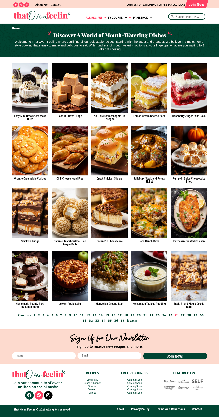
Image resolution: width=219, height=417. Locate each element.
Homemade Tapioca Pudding (149, 304)
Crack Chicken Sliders (109, 178)
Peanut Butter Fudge (70, 116)
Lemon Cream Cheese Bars (149, 116)
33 (97, 320)
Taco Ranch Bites (149, 241)
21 (145, 315)
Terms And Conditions (170, 409)
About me (41, 4)
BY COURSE (115, 17)
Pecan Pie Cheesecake (109, 241)
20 (139, 315)
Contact (56, 4)
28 (189, 315)
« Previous (23, 315)
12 (88, 315)
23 (158, 315)
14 (101, 315)
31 (84, 320)
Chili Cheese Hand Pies (69, 178)
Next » (132, 320)
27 (183, 315)
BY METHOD (140, 17)
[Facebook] (15, 4)
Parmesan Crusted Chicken (189, 241)
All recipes (94, 17)
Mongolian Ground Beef (109, 304)
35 (110, 320)
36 (116, 320)
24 (164, 315)
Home (16, 28)
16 (113, 315)
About (120, 409)
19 (132, 315)
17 (120, 315)
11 (82, 315)
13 (94, 315)
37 (122, 320)
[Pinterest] (21, 4)
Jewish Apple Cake (70, 304)
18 (126, 315)
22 (151, 315)
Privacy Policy (140, 409)
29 (195, 315)
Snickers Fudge (30, 241)
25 (170, 315)
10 (75, 315)
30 (202, 315)
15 (107, 315)
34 (103, 320)
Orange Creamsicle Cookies (30, 178)
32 (91, 320)
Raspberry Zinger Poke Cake (188, 116)
